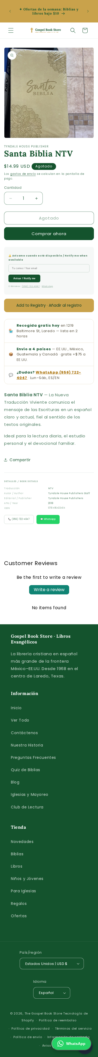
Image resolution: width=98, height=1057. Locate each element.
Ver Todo (20, 720)
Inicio (16, 708)
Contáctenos (24, 733)
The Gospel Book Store (43, 1013)
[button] (11, 30)
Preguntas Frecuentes (33, 757)
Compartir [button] (20, 460)
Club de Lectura (27, 807)
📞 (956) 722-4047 (19, 519)
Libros (17, 866)
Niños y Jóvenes (27, 878)
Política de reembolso (57, 1020)
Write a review (49, 589)
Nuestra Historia (27, 745)
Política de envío (27, 1037)
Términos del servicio (73, 1028)
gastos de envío (23, 174)
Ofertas (19, 916)
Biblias (17, 854)
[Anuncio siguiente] (88, 11)
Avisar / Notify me (24, 278)
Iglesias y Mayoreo (29, 794)
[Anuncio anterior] (10, 11)
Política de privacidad (30, 1028)
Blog (15, 782)
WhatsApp (47, 286)
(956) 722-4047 (30, 286)
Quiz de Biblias (25, 770)
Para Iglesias (23, 891)
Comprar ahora (49, 234)
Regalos (19, 903)
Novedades (22, 841)
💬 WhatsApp (48, 519)
